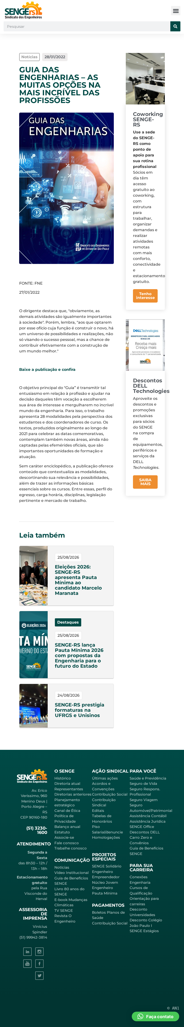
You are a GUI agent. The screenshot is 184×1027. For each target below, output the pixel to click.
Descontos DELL (145, 832)
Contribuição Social (109, 794)
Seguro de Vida (143, 783)
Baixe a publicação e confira (47, 369)
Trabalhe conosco (70, 848)
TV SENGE (63, 910)
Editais (98, 810)
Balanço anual (67, 826)
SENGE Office (142, 826)
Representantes (68, 789)
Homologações (106, 837)
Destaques (68, 622)
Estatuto (62, 832)
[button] (175, 10)
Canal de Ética (67, 810)
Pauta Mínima (104, 893)
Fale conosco (66, 843)
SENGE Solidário (106, 866)
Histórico (62, 778)
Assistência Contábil (148, 816)
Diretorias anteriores (73, 794)
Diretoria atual (67, 783)
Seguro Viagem (144, 800)
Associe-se (64, 837)
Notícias (61, 867)
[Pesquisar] (175, 26)
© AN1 (173, 1008)
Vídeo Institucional (71, 872)
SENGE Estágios (144, 931)
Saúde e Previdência (148, 778)
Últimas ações (105, 778)
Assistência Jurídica (148, 821)
